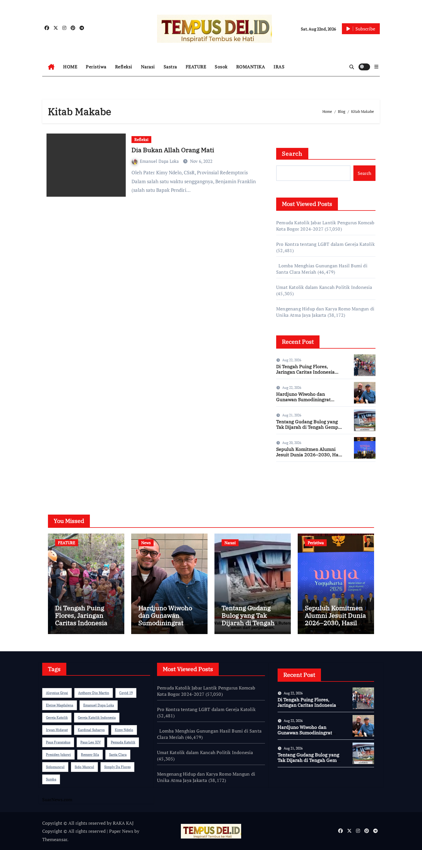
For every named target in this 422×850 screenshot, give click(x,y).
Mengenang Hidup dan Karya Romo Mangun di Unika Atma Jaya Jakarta (325, 312)
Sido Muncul (84, 767)
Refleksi (123, 66)
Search (292, 153)
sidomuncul (55, 767)
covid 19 (126, 693)
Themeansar (54, 839)
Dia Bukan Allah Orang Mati (172, 150)
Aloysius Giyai (57, 693)
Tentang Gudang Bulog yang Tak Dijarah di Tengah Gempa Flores (308, 427)
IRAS (279, 66)
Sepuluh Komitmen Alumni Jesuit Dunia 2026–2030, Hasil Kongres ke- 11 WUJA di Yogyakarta (310, 457)
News (146, 542)
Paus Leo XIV (90, 742)
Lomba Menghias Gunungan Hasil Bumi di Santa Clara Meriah (209, 734)
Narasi (148, 66)
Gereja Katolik (57, 717)
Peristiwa (96, 66)
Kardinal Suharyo (91, 730)
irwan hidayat (57, 730)
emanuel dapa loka (98, 705)
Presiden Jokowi (58, 754)
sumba (51, 779)
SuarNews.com (291, 483)
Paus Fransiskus (58, 742)
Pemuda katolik (123, 742)
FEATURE (196, 66)
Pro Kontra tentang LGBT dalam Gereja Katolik (325, 244)
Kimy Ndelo (124, 730)
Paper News (121, 831)
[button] (376, 67)
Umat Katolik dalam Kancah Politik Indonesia (324, 287)
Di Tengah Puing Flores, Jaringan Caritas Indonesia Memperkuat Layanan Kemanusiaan (305, 375)
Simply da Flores (117, 767)
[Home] (51, 67)
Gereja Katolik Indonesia (97, 717)
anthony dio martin (93, 693)
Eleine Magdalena (59, 705)
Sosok (221, 66)
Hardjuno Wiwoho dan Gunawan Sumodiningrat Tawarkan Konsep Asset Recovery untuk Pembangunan (310, 402)
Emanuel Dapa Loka (160, 161)
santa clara (118, 754)
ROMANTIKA (250, 66)
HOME (70, 66)
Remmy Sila (90, 754)
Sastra (170, 66)
